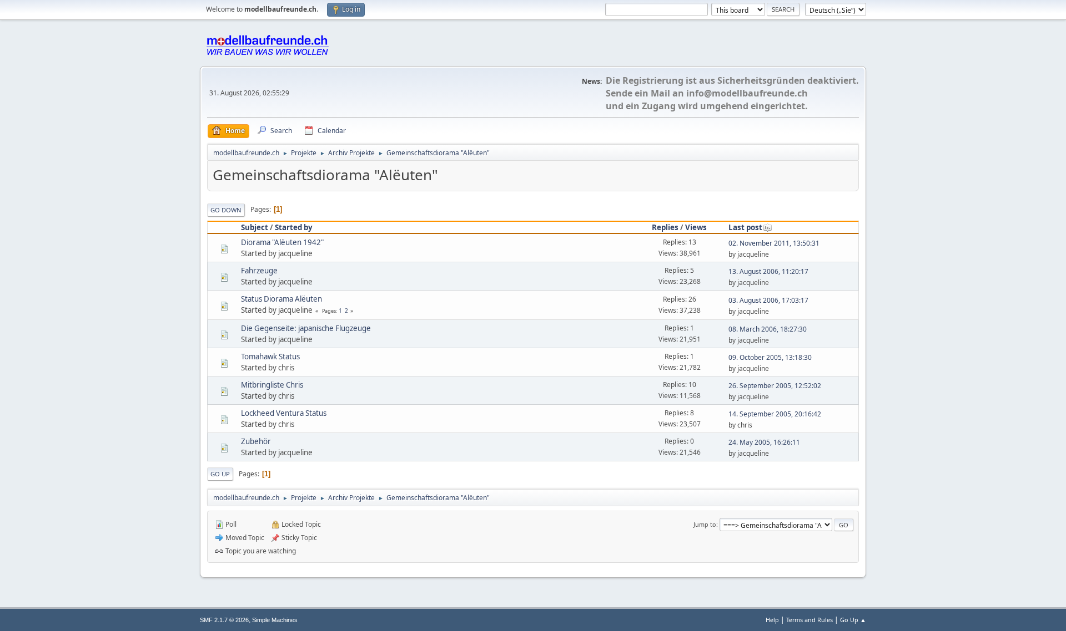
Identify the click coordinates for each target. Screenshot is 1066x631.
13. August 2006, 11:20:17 (768, 271)
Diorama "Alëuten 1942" (282, 242)
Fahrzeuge (259, 271)
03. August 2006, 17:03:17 (768, 300)
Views (696, 227)
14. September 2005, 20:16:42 (774, 414)
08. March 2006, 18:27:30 (767, 329)
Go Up (220, 474)
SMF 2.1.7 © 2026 (224, 620)
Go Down (226, 210)
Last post (745, 227)
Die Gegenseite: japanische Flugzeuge (306, 328)
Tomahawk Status (270, 357)
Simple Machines (275, 620)
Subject (254, 227)
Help (772, 619)
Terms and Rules (809, 619)
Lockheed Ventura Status (283, 413)
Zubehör (256, 441)
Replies (665, 227)
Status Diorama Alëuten (281, 299)
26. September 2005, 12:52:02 (774, 385)
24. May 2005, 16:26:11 (764, 442)
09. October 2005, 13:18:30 (770, 357)
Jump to (704, 524)
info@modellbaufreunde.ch (747, 93)
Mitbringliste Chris (272, 385)
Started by (294, 227)
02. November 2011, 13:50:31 (773, 243)
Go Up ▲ (853, 619)
